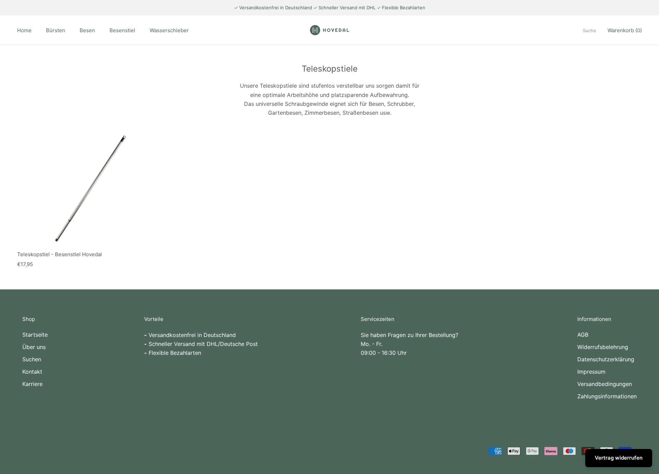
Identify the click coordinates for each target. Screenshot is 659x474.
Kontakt (32, 371)
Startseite (35, 334)
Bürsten (55, 30)
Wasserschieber (169, 30)
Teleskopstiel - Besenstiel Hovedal (59, 254)
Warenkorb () (625, 30)
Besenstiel (122, 30)
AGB (582, 334)
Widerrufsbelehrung (602, 347)
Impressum (591, 371)
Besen (87, 30)
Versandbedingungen (604, 384)
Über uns (34, 347)
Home (24, 30)
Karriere (32, 384)
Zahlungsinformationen (607, 396)
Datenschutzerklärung (605, 359)
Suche (589, 30)
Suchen (31, 359)
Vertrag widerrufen (619, 457)
